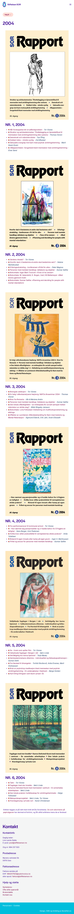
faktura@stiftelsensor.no (22, 876)
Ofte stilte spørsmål (10, 890)
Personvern (7, 906)
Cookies (17, 906)
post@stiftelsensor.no (18, 843)
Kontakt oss (7, 895)
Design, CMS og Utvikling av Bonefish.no (55, 911)
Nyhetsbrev (7, 887)
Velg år (7, 14)
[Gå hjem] (12, 4)
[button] (70, 4)
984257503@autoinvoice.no (18, 874)
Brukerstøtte (8, 892)
